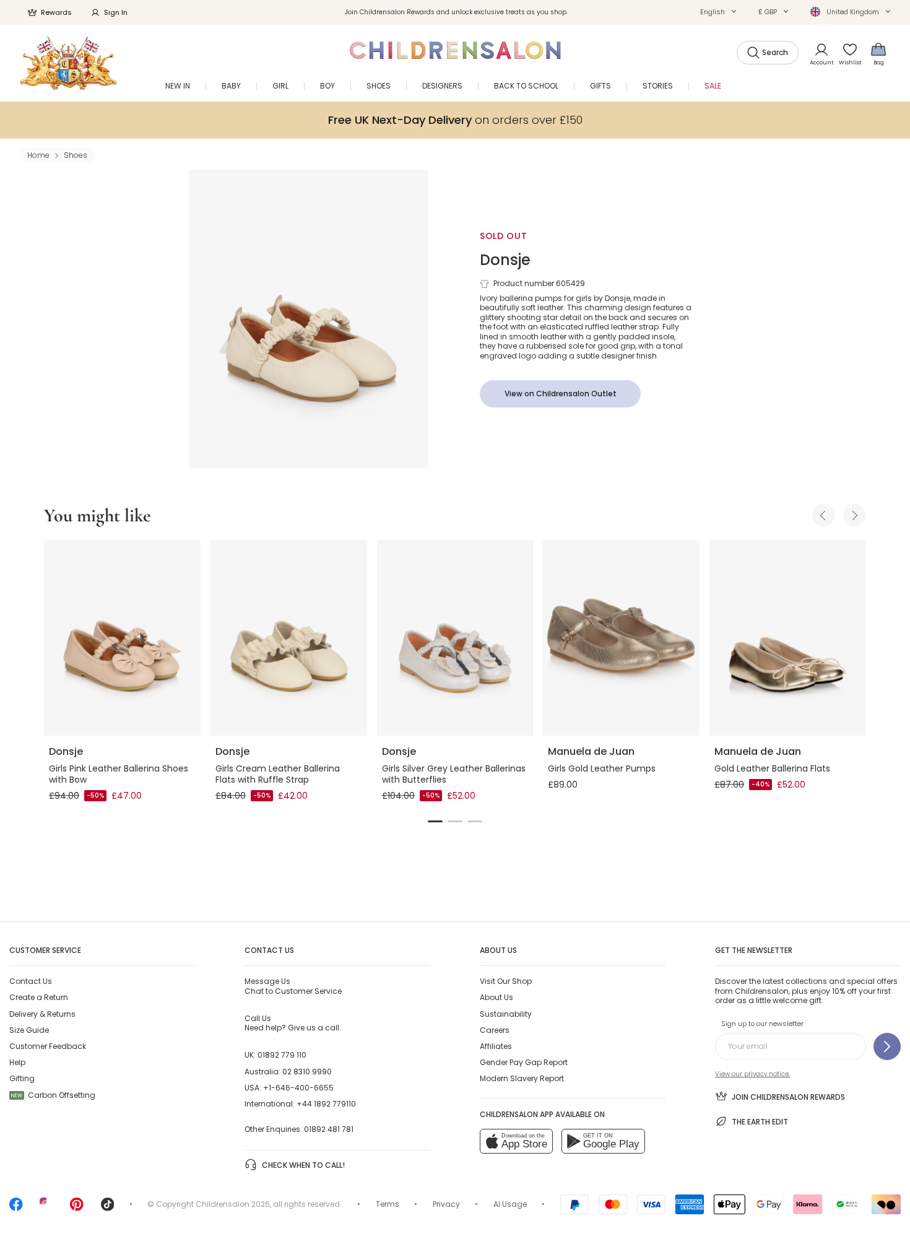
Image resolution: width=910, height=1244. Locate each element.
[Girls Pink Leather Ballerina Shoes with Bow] (122, 638)
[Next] (854, 515)
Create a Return (38, 997)
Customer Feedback (47, 1046)
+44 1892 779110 (326, 1103)
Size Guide (29, 1030)
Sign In (116, 12)
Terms (387, 1204)
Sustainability (506, 1014)
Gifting (22, 1078)
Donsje (505, 260)
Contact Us (30, 981)
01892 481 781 (328, 1129)
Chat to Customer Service (293, 986)
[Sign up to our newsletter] (887, 1046)
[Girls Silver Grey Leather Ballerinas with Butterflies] (455, 638)
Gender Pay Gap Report (524, 1062)
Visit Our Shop (506, 981)
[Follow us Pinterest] (77, 1208)
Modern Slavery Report (522, 1078)
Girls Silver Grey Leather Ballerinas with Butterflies (454, 774)
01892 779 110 (282, 1055)
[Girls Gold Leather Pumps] (621, 638)
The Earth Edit (760, 1121)
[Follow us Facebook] (16, 1208)
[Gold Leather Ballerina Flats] (787, 638)
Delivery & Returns (42, 1014)
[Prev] (823, 515)
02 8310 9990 (307, 1071)
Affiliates (496, 1046)
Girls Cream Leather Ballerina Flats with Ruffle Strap (277, 774)
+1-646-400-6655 (298, 1087)
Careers (494, 1030)
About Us (496, 997)
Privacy (446, 1204)
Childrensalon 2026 (233, 1204)
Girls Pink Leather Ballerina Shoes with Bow (118, 774)
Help (17, 1062)
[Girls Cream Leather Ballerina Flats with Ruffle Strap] (288, 638)
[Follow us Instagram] (46, 1208)
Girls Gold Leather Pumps (602, 768)
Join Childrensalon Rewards (788, 1097)
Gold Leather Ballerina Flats (772, 768)
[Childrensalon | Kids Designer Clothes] (68, 63)
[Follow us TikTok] (108, 1208)
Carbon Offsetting (53, 1095)
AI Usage (510, 1204)
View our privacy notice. (752, 1074)
